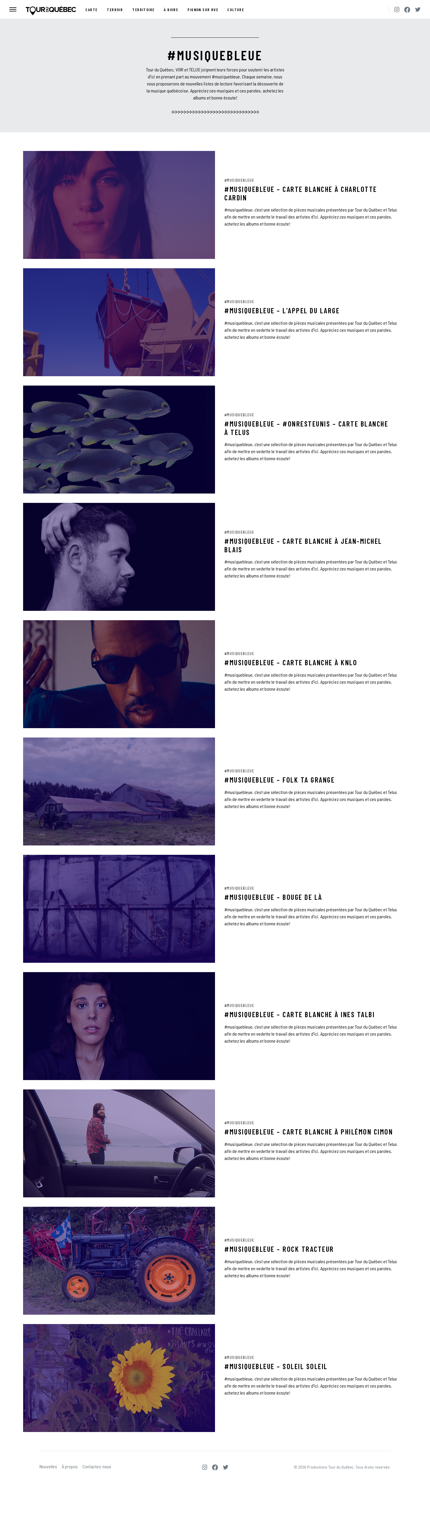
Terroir (115, 9)
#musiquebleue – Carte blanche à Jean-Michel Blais (303, 545)
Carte (91, 9)
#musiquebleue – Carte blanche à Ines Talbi (299, 1014)
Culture (235, 9)
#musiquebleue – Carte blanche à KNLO (290, 662)
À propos (70, 1466)
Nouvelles (48, 1466)
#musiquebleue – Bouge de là (273, 897)
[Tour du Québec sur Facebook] (407, 9)
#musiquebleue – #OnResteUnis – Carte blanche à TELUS (306, 427)
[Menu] (13, 9)
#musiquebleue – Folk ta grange (279, 779)
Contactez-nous (96, 1466)
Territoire (143, 9)
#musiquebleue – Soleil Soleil (276, 1366)
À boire (171, 9)
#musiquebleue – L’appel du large (282, 310)
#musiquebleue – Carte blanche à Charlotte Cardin (300, 193)
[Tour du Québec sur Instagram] (397, 9)
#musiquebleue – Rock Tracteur (279, 1248)
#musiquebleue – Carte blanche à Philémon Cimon (308, 1131)
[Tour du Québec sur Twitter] (418, 9)
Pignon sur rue (203, 9)
